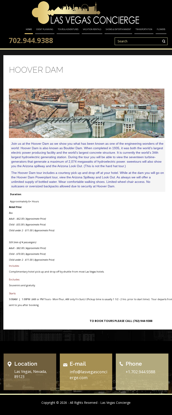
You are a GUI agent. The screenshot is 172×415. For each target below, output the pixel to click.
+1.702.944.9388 (140, 371)
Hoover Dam (36, 69)
